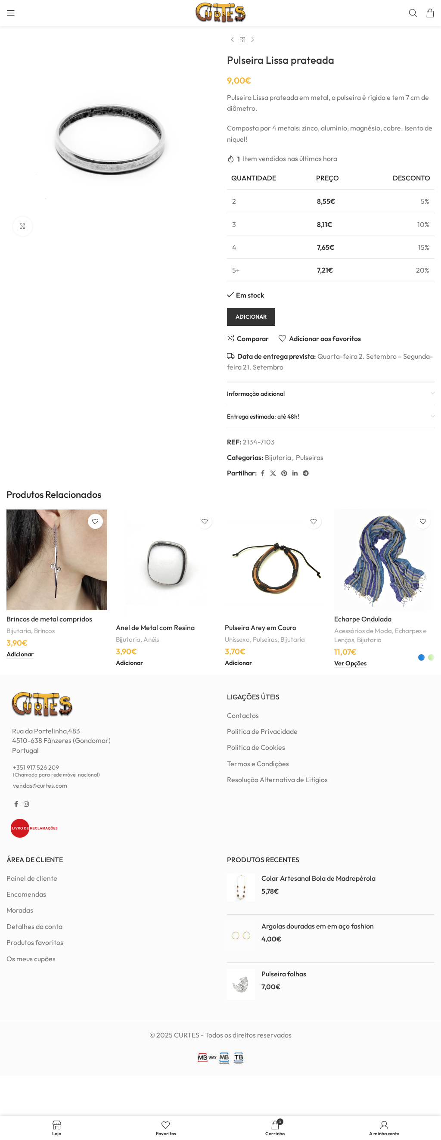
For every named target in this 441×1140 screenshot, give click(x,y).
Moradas (19, 910)
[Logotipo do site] (220, 12)
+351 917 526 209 (56, 770)
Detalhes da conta (34, 926)
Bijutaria (278, 457)
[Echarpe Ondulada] (384, 559)
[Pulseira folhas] (241, 986)
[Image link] (42, 703)
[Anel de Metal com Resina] (166, 564)
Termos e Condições (258, 763)
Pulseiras (309, 457)
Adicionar (251, 316)
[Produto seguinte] (253, 40)
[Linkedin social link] (295, 473)
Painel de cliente (31, 878)
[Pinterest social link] (284, 473)
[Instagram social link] (26, 804)
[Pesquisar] (413, 13)
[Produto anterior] (232, 40)
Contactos (243, 715)
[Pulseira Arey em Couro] (275, 564)
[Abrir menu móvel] (10, 13)
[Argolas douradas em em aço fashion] (241, 938)
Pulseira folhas (283, 973)
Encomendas (26, 894)
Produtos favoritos (34, 942)
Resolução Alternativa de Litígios (277, 779)
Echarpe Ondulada (362, 619)
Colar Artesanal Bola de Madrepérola (318, 878)
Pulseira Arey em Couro (260, 627)
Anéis (151, 639)
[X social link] (273, 473)
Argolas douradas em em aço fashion (317, 926)
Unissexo (237, 639)
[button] (20, 655)
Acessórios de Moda (363, 631)
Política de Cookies (256, 747)
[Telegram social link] (305, 473)
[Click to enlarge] (22, 226)
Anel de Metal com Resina (155, 627)
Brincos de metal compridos (49, 619)
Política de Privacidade (262, 731)
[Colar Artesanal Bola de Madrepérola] (241, 890)
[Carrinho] (430, 13)
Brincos (44, 631)
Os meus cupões (31, 958)
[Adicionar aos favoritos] (95, 521)
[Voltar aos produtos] (242, 40)
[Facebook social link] (262, 473)
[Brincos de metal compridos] (56, 559)
